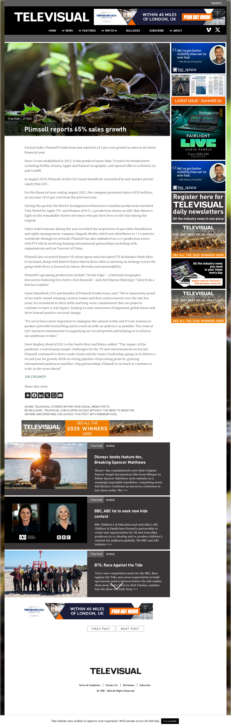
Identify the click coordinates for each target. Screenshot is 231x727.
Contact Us (111, 685)
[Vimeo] (209, 30)
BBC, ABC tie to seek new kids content (121, 513)
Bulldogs (133, 30)
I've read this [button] (170, 721)
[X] (218, 30)
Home (52, 30)
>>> (125, 490)
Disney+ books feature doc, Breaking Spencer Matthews (120, 459)
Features (89, 30)
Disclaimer (128, 685)
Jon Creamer (35, 377)
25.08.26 (110, 445)
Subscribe (156, 30)
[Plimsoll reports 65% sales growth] (51, 19)
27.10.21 (27, 118)
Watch (109, 30)
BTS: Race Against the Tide (118, 564)
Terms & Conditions (89, 685)
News (69, 30)
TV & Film (13, 118)
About (177, 30)
